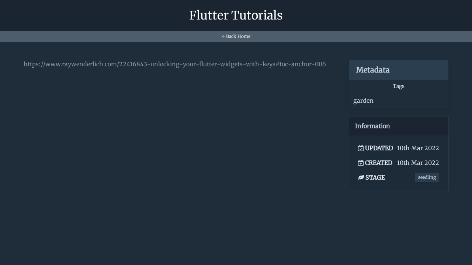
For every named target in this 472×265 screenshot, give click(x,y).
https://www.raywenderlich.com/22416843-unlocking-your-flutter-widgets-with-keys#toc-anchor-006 (175, 64)
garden (363, 100)
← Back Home (236, 36)
